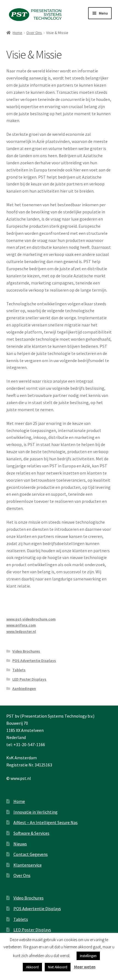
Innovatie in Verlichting (35, 812)
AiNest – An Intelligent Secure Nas (45, 822)
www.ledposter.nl (21, 631)
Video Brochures (26, 651)
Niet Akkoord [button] (57, 967)
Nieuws (20, 844)
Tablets (19, 669)
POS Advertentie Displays (34, 660)
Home (17, 32)
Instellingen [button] (88, 956)
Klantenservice (27, 865)
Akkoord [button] (32, 967)
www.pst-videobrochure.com (31, 619)
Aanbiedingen (24, 688)
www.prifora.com (21, 625)
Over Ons (34, 32)
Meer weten (84, 966)
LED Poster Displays (29, 679)
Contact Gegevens (30, 854)
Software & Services (31, 833)
